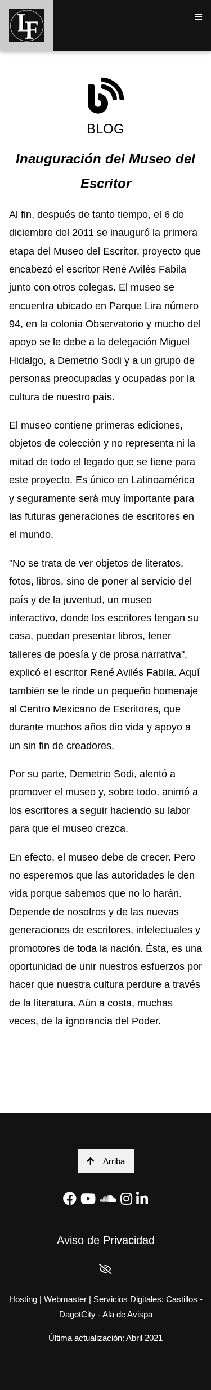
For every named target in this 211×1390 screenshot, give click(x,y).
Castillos (181, 1299)
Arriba (114, 1161)
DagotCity (77, 1314)
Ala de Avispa (127, 1314)
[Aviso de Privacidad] (105, 1269)
